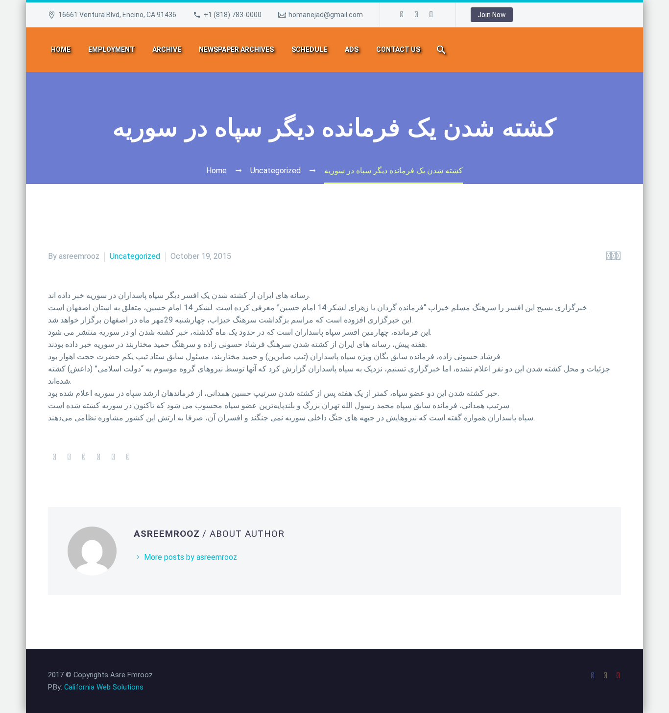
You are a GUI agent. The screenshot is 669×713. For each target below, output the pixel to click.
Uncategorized (135, 256)
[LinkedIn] (113, 457)
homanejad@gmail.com (325, 15)
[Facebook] (402, 15)
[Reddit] (128, 457)
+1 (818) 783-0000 (233, 15)
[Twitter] (69, 457)
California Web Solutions (103, 687)
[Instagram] (416, 15)
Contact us (398, 49)
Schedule (309, 49)
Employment (111, 49)
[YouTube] (431, 15)
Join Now (492, 15)
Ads (351, 49)
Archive (166, 49)
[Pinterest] (84, 457)
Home (61, 49)
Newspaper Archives (236, 49)
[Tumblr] (98, 457)
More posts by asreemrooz (190, 557)
